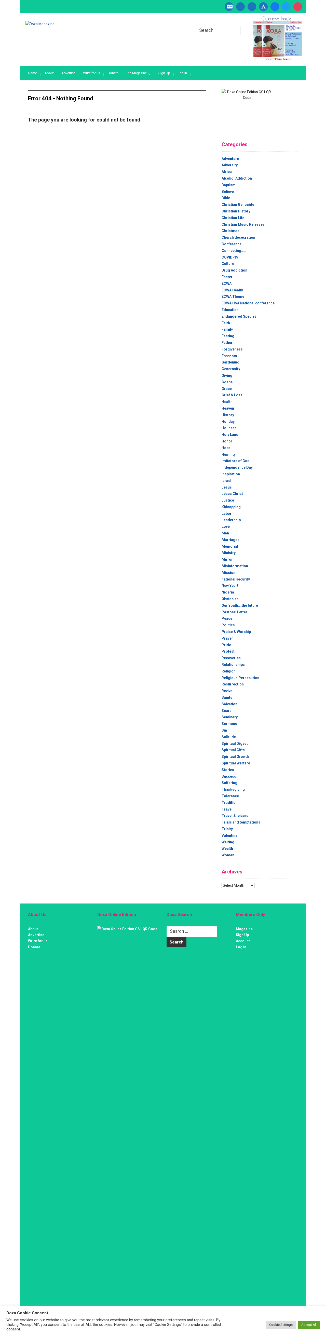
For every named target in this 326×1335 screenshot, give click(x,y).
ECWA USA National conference (248, 303)
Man (225, 533)
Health (227, 402)
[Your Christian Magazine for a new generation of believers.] (40, 24)
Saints (227, 697)
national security (236, 579)
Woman (228, 855)
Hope (226, 448)
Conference (231, 244)
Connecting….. (234, 251)
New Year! (230, 586)
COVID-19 (230, 257)
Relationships (233, 665)
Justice (228, 500)
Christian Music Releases (243, 224)
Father (227, 343)
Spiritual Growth (235, 756)
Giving (227, 375)
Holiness (229, 428)
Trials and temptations (241, 822)
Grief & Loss (232, 395)
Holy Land (230, 435)
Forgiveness (232, 349)
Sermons (229, 724)
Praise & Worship (236, 632)
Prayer (227, 638)
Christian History (236, 211)
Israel (226, 481)
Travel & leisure (235, 816)
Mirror (227, 559)
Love (226, 526)
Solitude (229, 737)
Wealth (227, 848)
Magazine (244, 929)
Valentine (229, 835)
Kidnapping (231, 507)
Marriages (230, 540)
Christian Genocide (238, 205)
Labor (227, 513)
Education (230, 310)
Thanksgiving (233, 789)
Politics (228, 625)
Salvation (229, 704)
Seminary (230, 717)
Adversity (230, 165)
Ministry (229, 553)
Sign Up (164, 73)
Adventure (230, 159)
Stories (228, 770)
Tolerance (230, 796)
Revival (228, 691)
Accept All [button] (309, 1325)
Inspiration (231, 474)
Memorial (230, 546)
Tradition (230, 803)
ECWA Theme (233, 296)
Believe (228, 192)
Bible (226, 198)
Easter (227, 277)
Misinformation (235, 566)
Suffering (229, 783)
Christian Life (233, 218)
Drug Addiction (234, 270)
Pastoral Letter (234, 612)
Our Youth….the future (240, 605)
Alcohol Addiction (237, 178)
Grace (227, 389)
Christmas (230, 231)
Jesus (227, 487)
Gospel (228, 382)
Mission (228, 573)
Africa (227, 172)
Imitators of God (236, 461)
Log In (182, 73)
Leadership (231, 520)
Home (32, 73)
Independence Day (237, 467)
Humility (229, 454)
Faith (226, 323)
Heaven (228, 408)
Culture (228, 264)
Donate (113, 73)
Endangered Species (239, 316)
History (228, 415)
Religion (229, 671)
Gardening (230, 362)
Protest (228, 651)
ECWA (227, 283)
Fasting (228, 336)
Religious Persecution (240, 678)
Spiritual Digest (235, 743)
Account (243, 941)
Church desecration (238, 237)
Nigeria (228, 592)
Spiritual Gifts (233, 750)
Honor (227, 441)
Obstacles (230, 599)
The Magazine (136, 73)
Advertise (68, 73)
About (49, 73)
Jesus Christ (232, 494)
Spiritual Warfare (236, 763)
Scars (227, 711)
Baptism (229, 185)
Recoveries (231, 658)
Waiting (228, 842)
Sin (224, 730)
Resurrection (233, 684)
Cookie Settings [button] (281, 1325)
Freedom (229, 356)
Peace (227, 618)
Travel (227, 809)
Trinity (227, 829)
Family (227, 329)
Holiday (228, 422)
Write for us (91, 73)
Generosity (231, 369)
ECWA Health (232, 290)
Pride (226, 645)
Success (229, 776)
